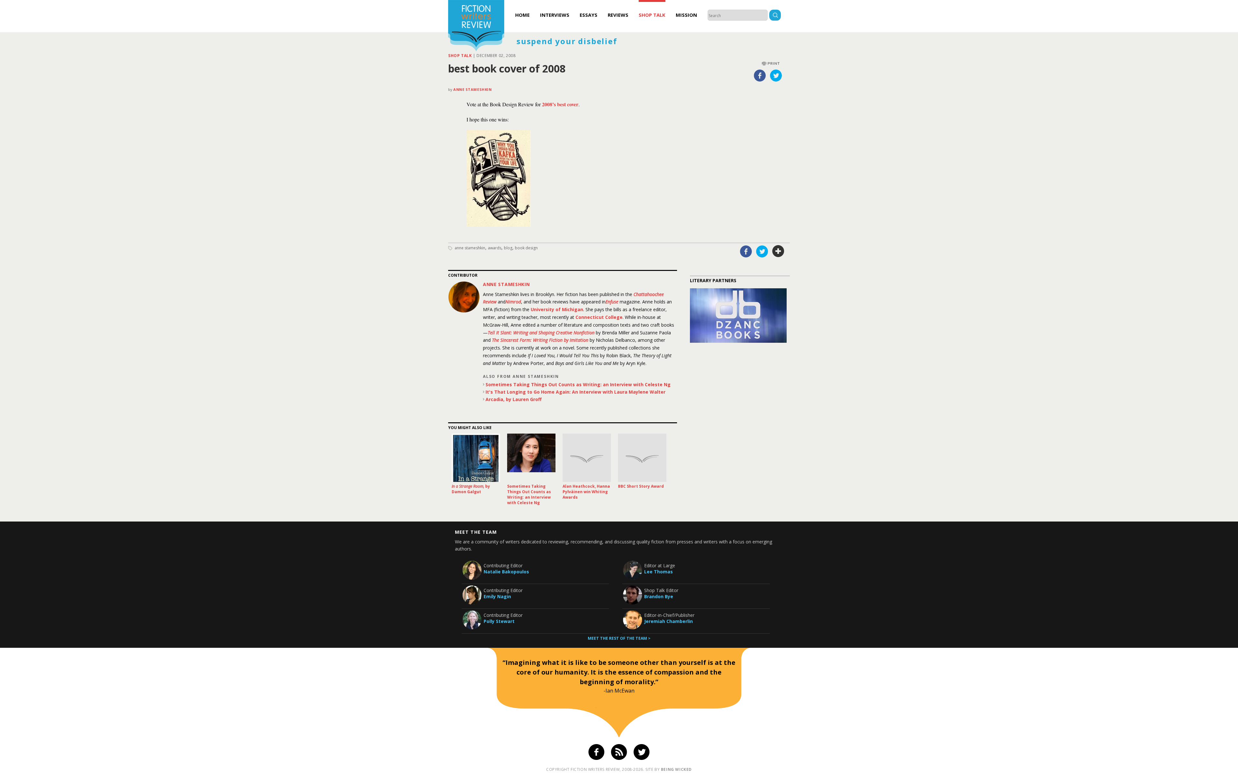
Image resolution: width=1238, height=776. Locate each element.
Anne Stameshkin (472, 89)
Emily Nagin (497, 596)
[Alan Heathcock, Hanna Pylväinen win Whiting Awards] (587, 458)
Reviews (618, 15)
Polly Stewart (499, 621)
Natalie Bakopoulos (506, 572)
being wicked (676, 769)
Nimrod (513, 302)
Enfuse (611, 302)
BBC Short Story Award (641, 486)
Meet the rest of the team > (619, 638)
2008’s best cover (560, 104)
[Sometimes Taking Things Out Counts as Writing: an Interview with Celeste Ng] (531, 458)
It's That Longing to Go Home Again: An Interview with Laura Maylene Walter (575, 392)
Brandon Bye (658, 596)
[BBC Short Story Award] (642, 458)
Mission (686, 15)
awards (494, 248)
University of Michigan (557, 309)
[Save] (778, 251)
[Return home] (476, 26)
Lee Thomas (658, 572)
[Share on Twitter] (776, 75)
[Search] (775, 16)
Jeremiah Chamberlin (668, 621)
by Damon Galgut (471, 489)
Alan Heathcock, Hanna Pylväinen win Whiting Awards (586, 492)
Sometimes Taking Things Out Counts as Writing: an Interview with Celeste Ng (578, 384)
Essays (588, 15)
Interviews (554, 15)
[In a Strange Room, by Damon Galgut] (476, 458)
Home (522, 15)
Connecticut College (599, 317)
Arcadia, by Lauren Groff (514, 399)
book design (526, 248)
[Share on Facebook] (760, 75)
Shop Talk (652, 15)
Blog (508, 248)
